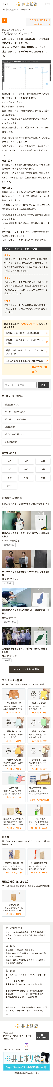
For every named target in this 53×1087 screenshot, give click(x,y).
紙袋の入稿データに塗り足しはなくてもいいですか (24, 352)
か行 (26, 461)
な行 (26, 469)
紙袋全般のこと (12, 404)
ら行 (43, 477)
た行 (9, 469)
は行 (43, 469)
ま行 (9, 477)
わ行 (9, 485)
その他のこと (11, 441)
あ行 (9, 461)
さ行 (43, 461)
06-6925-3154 (13, 1038)
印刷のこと (10, 426)
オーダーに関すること (15, 411)
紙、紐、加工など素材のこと (18, 419)
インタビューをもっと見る (26, 669)
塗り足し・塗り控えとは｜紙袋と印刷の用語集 (24, 342)
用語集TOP (38, 24)
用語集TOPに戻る (39, 369)
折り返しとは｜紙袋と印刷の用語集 (22, 332)
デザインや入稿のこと (38, 20)
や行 (26, 477)
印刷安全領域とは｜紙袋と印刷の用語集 (24, 360)
